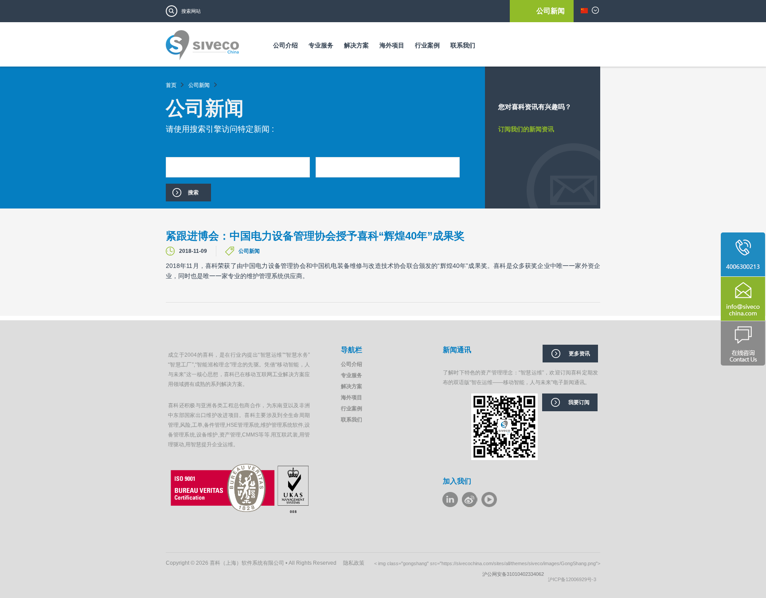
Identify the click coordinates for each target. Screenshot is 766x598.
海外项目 (391, 45)
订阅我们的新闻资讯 (526, 129)
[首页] (202, 48)
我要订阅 (579, 402)
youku (489, 499)
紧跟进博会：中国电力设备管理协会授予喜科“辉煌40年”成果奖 (315, 236)
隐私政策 (353, 563)
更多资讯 (579, 353)
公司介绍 (285, 45)
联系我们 (462, 45)
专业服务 (321, 45)
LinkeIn (450, 499)
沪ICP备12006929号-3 (574, 579)
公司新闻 (550, 11)
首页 (171, 85)
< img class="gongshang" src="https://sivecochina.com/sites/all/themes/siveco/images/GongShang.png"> (487, 563)
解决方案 (356, 45)
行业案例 (427, 45)
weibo (469, 499)
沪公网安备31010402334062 (515, 574)
